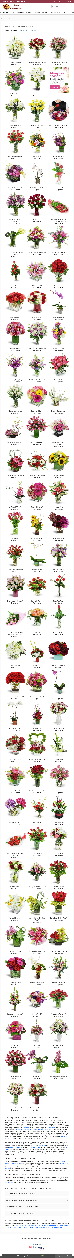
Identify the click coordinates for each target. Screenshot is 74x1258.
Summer (12, 12)
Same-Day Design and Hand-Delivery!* (14, 1)
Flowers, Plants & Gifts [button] (58, 12)
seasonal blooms (15, 1163)
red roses (26, 1128)
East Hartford (28, 1225)
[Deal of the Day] (58, 80)
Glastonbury (19, 1225)
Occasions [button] (20, 12)
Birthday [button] (28, 12)
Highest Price (23, 31)
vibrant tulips (42, 1146)
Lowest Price (32, 31)
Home (2, 18)
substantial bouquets (61, 1165)
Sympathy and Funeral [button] (41, 12)
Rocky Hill (60, 1225)
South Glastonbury (23, 1227)
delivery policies (9, 1182)
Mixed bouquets (35, 1147)
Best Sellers (13, 31)
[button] (69, 1250)
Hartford (9, 1227)
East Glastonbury (46, 1227)
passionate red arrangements (25, 1129)
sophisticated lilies (14, 1147)
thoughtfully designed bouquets (44, 1129)
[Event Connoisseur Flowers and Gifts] (13, 7)
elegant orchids (51, 1128)
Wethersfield (44, 1225)
